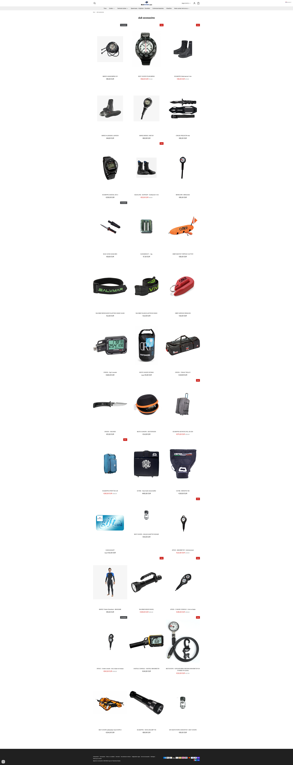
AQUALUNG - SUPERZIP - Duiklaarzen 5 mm (146, 195)
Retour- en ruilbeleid (110, 756)
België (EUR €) (185, 3)
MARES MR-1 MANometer (183, 195)
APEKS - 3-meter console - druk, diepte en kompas (110, 669)
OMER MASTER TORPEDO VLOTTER (183, 254)
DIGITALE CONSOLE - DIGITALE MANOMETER (146, 669)
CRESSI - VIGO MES (110, 432)
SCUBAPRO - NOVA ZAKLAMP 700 (146, 730)
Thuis (105, 8)
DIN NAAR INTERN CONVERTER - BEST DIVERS (183, 730)
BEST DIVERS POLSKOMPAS (146, 76)
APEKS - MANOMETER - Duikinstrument (183, 550)
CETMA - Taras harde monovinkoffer (146, 491)
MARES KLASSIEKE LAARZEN (110, 135)
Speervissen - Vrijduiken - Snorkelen (140, 8)
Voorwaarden (102, 756)
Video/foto (169, 8)
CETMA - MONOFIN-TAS (183, 491)
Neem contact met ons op (181, 8)
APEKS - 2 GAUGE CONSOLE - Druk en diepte (182, 609)
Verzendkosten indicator (126, 756)
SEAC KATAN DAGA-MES (110, 254)
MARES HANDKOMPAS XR (110, 76)
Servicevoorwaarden (145, 756)
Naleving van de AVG (97, 758)
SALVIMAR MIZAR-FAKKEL (146, 609)
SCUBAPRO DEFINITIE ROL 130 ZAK (183, 432)
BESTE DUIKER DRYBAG (146, 372)
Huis (94, 12)
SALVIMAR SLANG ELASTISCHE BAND (146, 313)
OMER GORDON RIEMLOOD (183, 313)
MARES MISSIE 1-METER (146, 135)
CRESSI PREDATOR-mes (183, 135)
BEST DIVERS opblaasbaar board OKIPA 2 (110, 730)
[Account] (194, 3)
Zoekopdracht (96, 756)
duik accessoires (100, 12)
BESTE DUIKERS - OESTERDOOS (146, 432)
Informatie (118, 756)
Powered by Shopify (116, 760)
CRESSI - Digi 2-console (110, 372)
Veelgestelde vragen (136, 756)
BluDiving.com (109, 760)
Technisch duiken (122, 8)
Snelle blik (110, 72)
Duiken (111, 8)
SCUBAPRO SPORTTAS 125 (110, 491)
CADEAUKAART (110, 550)
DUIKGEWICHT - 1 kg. (146, 254)
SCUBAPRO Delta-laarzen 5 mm (183, 76)
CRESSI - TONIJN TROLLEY (183, 372)
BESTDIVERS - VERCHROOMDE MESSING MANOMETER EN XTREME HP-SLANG (183, 669)
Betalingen (153, 756)
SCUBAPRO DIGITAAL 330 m (110, 195)
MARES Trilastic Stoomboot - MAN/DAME (110, 609)
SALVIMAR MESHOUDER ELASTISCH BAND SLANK (110, 313)
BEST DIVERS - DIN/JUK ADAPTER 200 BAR (146, 534)
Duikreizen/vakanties (158, 8)
